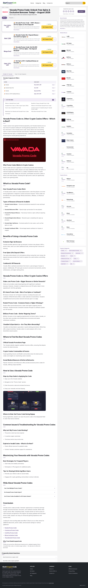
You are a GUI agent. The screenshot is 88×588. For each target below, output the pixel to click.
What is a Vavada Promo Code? (12, 103)
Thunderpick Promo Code (12, 537)
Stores (32, 3)
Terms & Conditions (73, 573)
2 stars (66, 11)
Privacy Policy (72, 571)
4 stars (71, 11)
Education (64, 255)
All (4, 17)
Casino (72, 255)
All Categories (33, 573)
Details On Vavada (7, 74)
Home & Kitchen (77, 261)
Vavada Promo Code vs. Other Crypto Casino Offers (16, 105)
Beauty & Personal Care (67, 253)
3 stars (68, 11)
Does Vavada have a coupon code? (10, 557)
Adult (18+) (64, 263)
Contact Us (50, 3)
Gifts (72, 263)
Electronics (79, 253)
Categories (38, 3)
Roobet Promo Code (11, 528)
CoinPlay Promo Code (11, 532)
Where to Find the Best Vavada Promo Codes (41, 105)
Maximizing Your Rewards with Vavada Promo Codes (17, 111)
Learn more (51, 583)
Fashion (63, 250)
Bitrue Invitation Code (11, 535)
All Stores (32, 571)
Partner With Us (53, 571)
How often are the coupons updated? (11, 560)
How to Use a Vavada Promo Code (13, 107)
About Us (51, 569)
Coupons (11, 17)
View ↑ (53, 84)
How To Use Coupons (20, 74)
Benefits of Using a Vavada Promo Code (40, 103)
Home (3, 7)
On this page (29, 99)
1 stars (64, 11)
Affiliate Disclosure (73, 569)
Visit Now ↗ (81, 11)
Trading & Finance (65, 261)
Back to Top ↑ (83, 585)
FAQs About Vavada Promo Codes (39, 111)
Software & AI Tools (66, 258)
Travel (76, 258)
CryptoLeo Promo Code (12, 530)
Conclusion (7, 113)
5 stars (73, 11)
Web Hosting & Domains (75, 250)
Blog (44, 3)
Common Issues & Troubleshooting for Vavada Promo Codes (41, 108)
